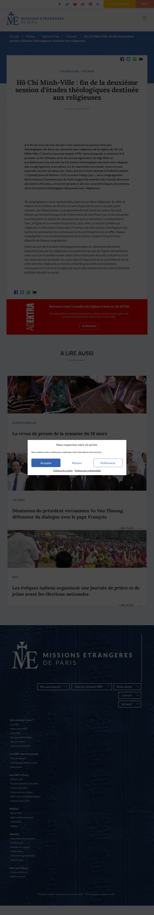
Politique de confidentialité (88, 470)
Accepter (46, 463)
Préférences (108, 463)
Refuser (77, 463)
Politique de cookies (63, 470)
